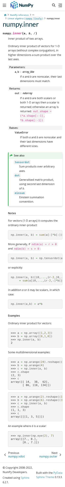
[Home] (5, 15)
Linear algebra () (25, 18)
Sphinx (25, 478)
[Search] (54, 5)
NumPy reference (19, 14)
